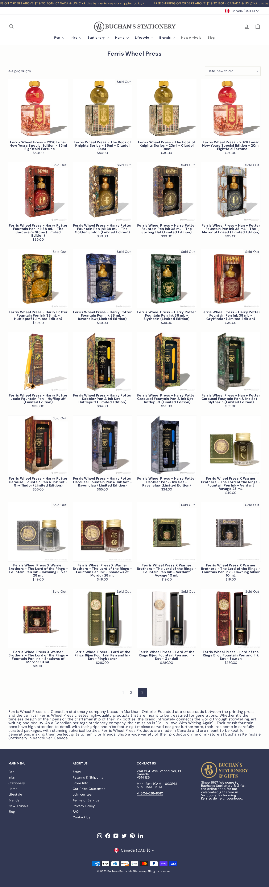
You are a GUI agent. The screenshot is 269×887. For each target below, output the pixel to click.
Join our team (84, 794)
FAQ (76, 812)
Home (120, 37)
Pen (57, 37)
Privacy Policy (84, 806)
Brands (165, 37)
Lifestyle (142, 37)
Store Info (80, 783)
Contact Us (82, 817)
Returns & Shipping (88, 777)
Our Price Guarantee (89, 789)
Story (77, 772)
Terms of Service (86, 800)
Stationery (97, 37)
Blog (211, 37)
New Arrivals (191, 37)
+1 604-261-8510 (150, 793)
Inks (74, 37)
